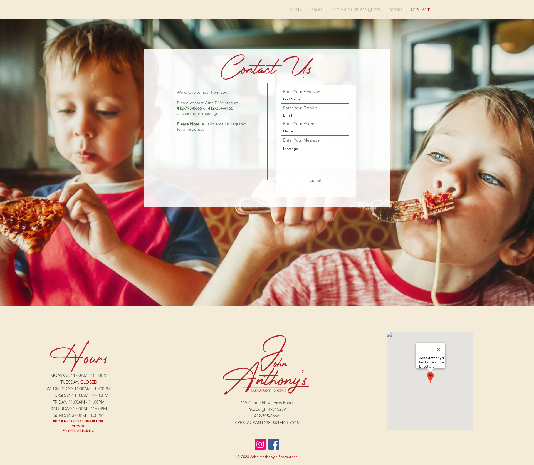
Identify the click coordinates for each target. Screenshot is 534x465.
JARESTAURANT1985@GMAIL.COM (266, 422)
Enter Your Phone (299, 124)
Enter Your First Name (303, 92)
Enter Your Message (301, 140)
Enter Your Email (298, 108)
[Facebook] (273, 444)
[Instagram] (260, 444)
